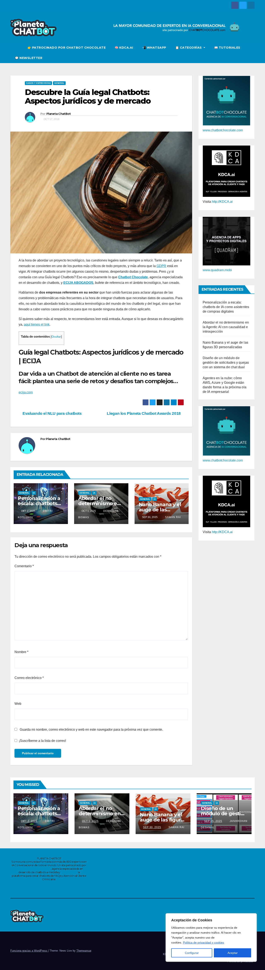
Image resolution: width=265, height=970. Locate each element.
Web (17, 703)
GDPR (161, 266)
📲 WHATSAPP (154, 47)
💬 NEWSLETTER (28, 58)
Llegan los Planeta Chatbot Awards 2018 (144, 413)
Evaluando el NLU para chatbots (52, 413)
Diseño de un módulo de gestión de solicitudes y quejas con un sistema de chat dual (226, 362)
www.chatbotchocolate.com (223, 130)
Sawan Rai (172, 517)
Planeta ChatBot (58, 114)
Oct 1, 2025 (90, 821)
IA (34, 493)
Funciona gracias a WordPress (29, 950)
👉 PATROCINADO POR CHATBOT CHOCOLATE (67, 47)
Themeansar (83, 950)
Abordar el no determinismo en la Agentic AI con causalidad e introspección (226, 327)
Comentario (24, 566)
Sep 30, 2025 (152, 827)
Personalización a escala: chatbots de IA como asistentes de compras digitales (226, 307)
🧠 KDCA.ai (124, 47)
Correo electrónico (29, 678)
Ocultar (56, 336)
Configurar (192, 952)
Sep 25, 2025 (213, 821)
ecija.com (26, 392)
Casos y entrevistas (38, 83)
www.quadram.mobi (217, 270)
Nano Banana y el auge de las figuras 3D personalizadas (163, 820)
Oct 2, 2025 (29, 821)
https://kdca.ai (68, 872)
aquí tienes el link (36, 324)
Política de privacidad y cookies (203, 942)
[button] (252, 52)
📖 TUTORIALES (227, 47)
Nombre (21, 652)
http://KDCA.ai (222, 201)
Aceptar (233, 952)
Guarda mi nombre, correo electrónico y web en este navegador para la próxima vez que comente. (91, 729)
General (59, 83)
